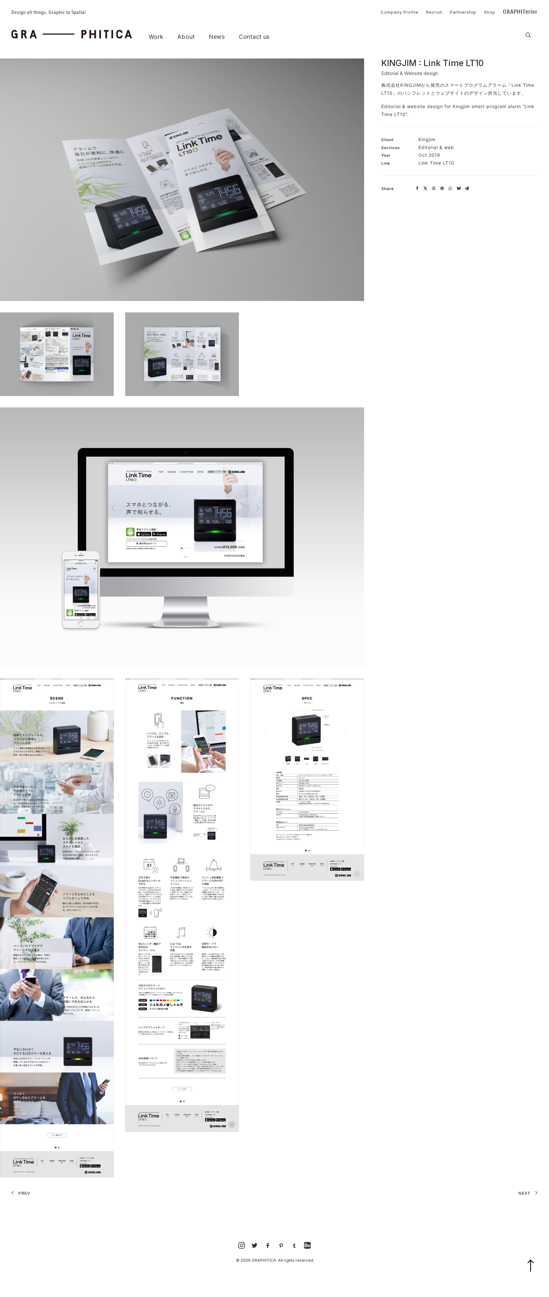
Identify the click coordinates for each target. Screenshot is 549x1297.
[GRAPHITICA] (71, 34)
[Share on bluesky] (458, 188)
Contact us (254, 37)
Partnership (463, 12)
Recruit (434, 12)
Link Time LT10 (436, 163)
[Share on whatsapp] (450, 188)
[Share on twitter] (425, 188)
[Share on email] (467, 188)
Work (156, 37)
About (186, 37)
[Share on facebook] (417, 188)
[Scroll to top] (534, 1274)
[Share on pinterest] (442, 188)
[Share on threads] (433, 188)
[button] (528, 35)
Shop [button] (489, 12)
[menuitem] (396, 11)
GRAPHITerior (520, 11)
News (217, 37)
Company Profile (399, 12)
